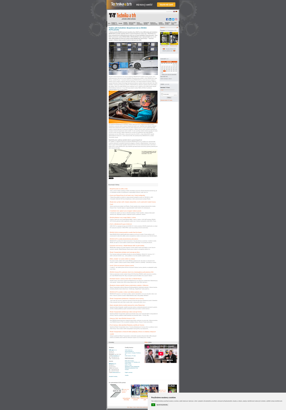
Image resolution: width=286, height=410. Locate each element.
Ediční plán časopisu (129, 360)
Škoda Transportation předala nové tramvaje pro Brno (125, 252)
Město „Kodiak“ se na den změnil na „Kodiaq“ (122, 259)
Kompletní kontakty (113, 376)
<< (165, 61)
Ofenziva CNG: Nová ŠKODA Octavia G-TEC (122, 318)
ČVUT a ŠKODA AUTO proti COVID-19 (121, 224)
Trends (134, 407)
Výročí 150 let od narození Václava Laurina (122, 265)
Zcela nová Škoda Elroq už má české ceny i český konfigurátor (127, 195)
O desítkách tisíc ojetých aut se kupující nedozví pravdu (125, 211)
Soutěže (126, 375)
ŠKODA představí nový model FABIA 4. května (123, 217)
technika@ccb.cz (116, 355)
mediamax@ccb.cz (116, 372)
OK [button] (153, 404)
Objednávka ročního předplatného (132, 366)
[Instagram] (176, 19)
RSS (128, 407)
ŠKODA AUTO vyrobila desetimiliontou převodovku (124, 239)
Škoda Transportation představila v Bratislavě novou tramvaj (126, 298)
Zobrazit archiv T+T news (166, 100)
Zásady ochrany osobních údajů (142, 407)
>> (172, 61)
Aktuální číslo (164, 45)
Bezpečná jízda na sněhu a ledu (119, 188)
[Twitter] (173, 19)
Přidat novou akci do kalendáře (169, 74)
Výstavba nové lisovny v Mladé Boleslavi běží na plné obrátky (127, 245)
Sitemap (131, 407)
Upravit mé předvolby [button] (162, 404)
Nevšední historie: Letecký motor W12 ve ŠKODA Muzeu (126, 278)
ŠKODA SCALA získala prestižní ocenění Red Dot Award (126, 232)
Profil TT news (128, 363)
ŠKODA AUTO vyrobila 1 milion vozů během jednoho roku (126, 292)
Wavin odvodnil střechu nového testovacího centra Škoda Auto (127, 305)
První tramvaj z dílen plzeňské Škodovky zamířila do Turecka (127, 325)
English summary (128, 372)
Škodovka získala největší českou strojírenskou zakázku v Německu (129, 285)
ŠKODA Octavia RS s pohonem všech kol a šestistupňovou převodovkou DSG (132, 272)
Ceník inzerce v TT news (130, 355)
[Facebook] (167, 19)
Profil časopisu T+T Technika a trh (132, 362)
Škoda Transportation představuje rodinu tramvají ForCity (126, 312)
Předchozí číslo (173, 45)
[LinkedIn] (170, 19)
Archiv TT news (128, 365)
